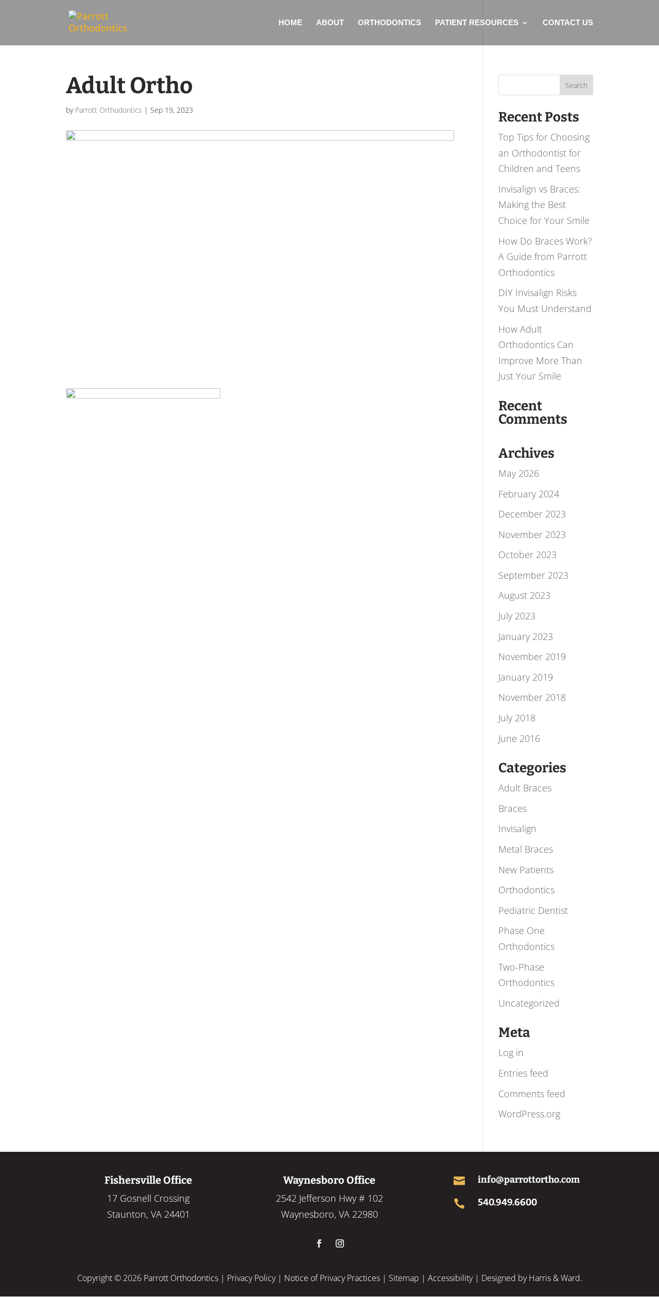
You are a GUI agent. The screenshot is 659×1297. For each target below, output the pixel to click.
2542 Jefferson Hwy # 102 (329, 1198)
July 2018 (516, 718)
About (330, 23)
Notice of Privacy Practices (332, 1278)
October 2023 (527, 554)
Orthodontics (389, 23)
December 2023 (532, 514)
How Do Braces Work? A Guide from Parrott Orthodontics (545, 257)
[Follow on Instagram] (340, 1243)
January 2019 (525, 677)
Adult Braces (524, 788)
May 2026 (518, 473)
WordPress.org (529, 1114)
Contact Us (568, 23)
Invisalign (517, 828)
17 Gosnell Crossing (148, 1198)
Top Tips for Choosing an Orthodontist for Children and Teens (543, 153)
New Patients (525, 869)
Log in (511, 1052)
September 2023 (533, 575)
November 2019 (532, 656)
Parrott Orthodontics (108, 110)
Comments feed (531, 1093)
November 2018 (532, 697)
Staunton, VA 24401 (148, 1214)
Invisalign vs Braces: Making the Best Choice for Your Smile (543, 205)
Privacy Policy (251, 1278)
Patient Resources (476, 23)
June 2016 (519, 738)
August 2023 (524, 595)
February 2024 (528, 494)
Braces (512, 808)
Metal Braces (525, 849)
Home (290, 23)
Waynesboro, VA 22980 (329, 1214)
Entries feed (523, 1073)
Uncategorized (529, 1003)
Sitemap (404, 1278)
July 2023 (516, 616)
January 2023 (525, 636)
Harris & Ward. (555, 1278)
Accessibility (450, 1278)
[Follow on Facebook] (319, 1243)
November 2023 (532, 534)
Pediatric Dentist (533, 910)
